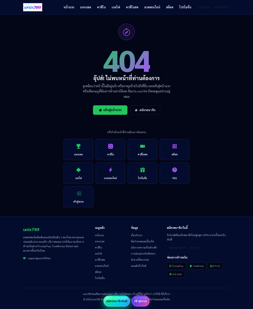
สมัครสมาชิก (221, 7)
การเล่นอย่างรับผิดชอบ (143, 253)
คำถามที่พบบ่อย (140, 259)
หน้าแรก (69, 7)
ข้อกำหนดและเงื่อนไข (142, 241)
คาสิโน (101, 7)
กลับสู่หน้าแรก (112, 110)
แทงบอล (85, 7)
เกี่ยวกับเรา (137, 235)
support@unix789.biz (39, 258)
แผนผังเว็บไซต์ (138, 265)
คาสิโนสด (132, 7)
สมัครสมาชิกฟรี (177, 247)
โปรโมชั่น (185, 7)
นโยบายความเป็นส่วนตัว (144, 247)
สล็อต (169, 7)
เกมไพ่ (116, 7)
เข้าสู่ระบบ (204, 7)
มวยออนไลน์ (152, 7)
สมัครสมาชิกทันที (116, 301)
